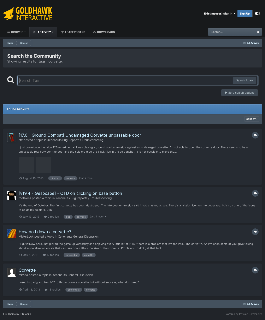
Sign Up (245, 13)
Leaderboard (75, 32)
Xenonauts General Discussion (78, 236)
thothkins (25, 198)
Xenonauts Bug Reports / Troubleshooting (75, 140)
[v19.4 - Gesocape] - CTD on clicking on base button (70, 193)
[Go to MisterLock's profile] (11, 233)
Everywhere (242, 31)
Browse (17, 32)
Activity (44, 32)
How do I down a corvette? (45, 231)
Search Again (244, 80)
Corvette (27, 270)
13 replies (54, 289)
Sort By (251, 119)
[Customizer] (257, 13)
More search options (240, 92)
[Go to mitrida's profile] (11, 272)
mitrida (23, 275)
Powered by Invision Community (243, 313)
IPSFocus (25, 313)
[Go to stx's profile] (11, 137)
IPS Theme (9, 313)
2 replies (53, 216)
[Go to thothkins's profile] (11, 195)
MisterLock (26, 236)
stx (21, 140)
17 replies (52, 254)
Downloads (105, 32)
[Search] (258, 32)
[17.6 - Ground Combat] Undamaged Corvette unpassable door (80, 135)
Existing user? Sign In (219, 13)
